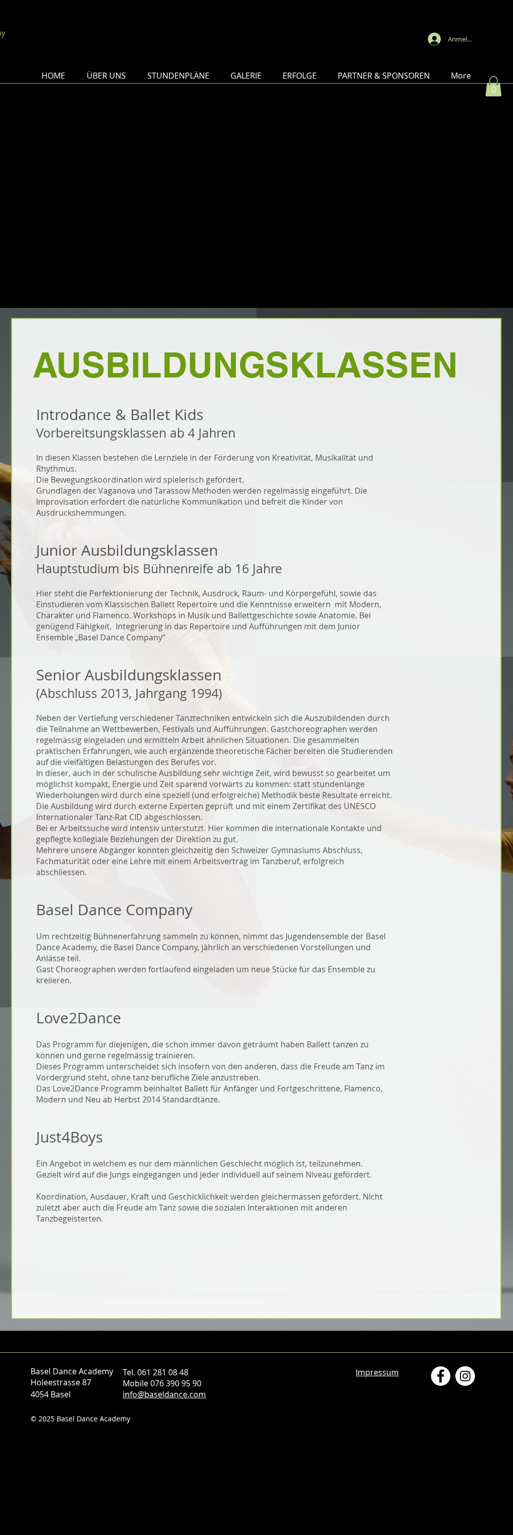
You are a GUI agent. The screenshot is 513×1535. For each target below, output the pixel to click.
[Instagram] (465, 1376)
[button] (106, 75)
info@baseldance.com (164, 1394)
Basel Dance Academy (256, 22)
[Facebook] (440, 1376)
